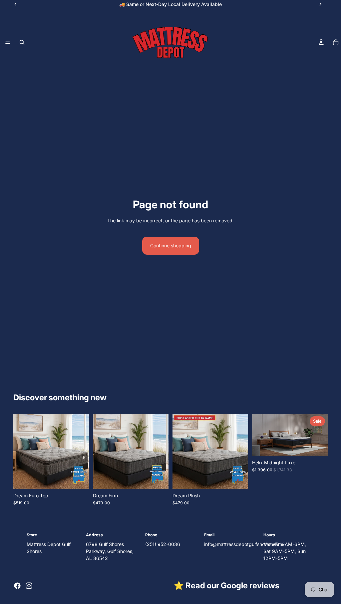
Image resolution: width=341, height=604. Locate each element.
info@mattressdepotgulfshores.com (243, 544)
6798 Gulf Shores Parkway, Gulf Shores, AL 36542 (110, 551)
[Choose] (79, 479)
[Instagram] (29, 586)
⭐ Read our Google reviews (226, 585)
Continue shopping (170, 245)
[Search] (22, 42)
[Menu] (7, 42)
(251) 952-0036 (162, 544)
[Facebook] (17, 586)
